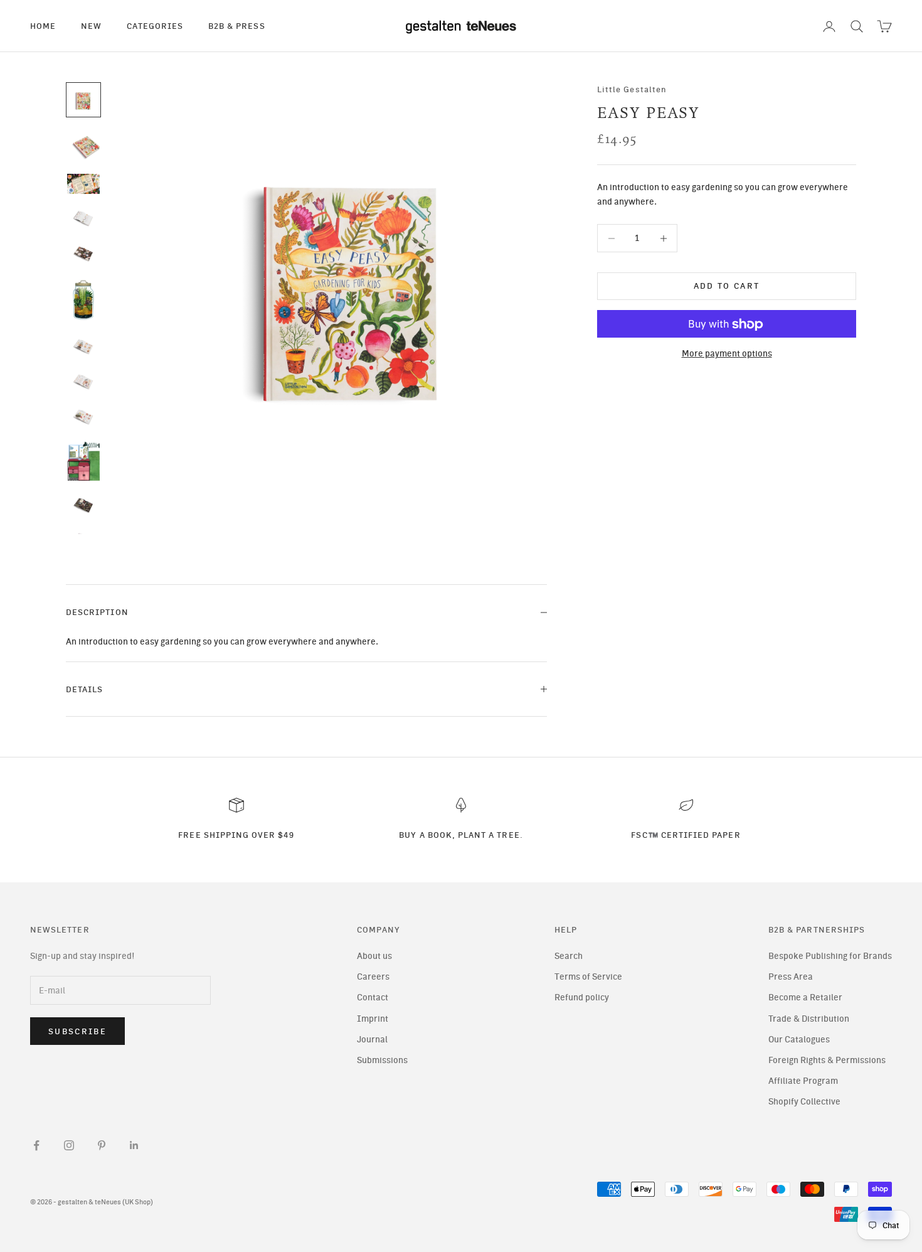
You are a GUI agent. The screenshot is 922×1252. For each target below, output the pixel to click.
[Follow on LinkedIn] (134, 1145)
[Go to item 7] (83, 346)
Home (43, 26)
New (91, 26)
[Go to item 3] (83, 184)
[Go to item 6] (83, 300)
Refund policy (581, 997)
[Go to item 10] (83, 461)
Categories (155, 26)
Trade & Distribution (808, 1019)
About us (374, 956)
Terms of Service (588, 976)
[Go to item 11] (83, 505)
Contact (372, 997)
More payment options (727, 354)
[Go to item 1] (83, 99)
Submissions (382, 1060)
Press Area (790, 976)
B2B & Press (236, 26)
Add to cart (727, 286)
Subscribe (77, 1031)
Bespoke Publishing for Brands (830, 956)
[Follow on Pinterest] (101, 1145)
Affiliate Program (803, 1081)
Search (568, 956)
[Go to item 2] (83, 145)
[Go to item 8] (83, 381)
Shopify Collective (804, 1101)
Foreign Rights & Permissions (827, 1060)
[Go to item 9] (83, 416)
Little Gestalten (632, 89)
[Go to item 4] (83, 217)
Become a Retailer (805, 997)
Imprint (372, 1019)
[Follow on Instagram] (69, 1145)
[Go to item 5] (83, 253)
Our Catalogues (799, 1039)
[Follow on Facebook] (36, 1145)
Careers (373, 976)
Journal (372, 1039)
